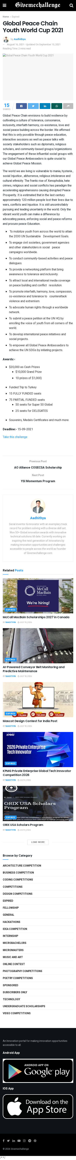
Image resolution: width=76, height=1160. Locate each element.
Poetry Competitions (18, 978)
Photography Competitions (22, 971)
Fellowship (11, 908)
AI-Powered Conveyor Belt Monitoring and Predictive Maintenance (34, 669)
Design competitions (17, 894)
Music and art (13, 957)
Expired (15, 16)
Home (6, 16)
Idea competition (15, 929)
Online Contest (14, 964)
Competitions (13, 887)
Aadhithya (20, 39)
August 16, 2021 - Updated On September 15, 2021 (34, 44)
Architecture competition (22, 866)
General (8, 915)
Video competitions (17, 1013)
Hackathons (11, 922)
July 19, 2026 (25, 622)
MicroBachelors (14, 943)
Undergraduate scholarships (24, 1006)
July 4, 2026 (25, 780)
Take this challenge (15, 437)
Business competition (18, 873)
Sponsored (10, 985)
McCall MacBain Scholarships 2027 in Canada (36, 617)
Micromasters (13, 950)
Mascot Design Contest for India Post (30, 721)
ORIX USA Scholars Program (23, 825)
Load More (38, 842)
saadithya (10, 622)
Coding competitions (18, 880)
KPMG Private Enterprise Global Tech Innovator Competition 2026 (37, 773)
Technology (11, 999)
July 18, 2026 (25, 676)
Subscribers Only (15, 992)
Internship (10, 936)
